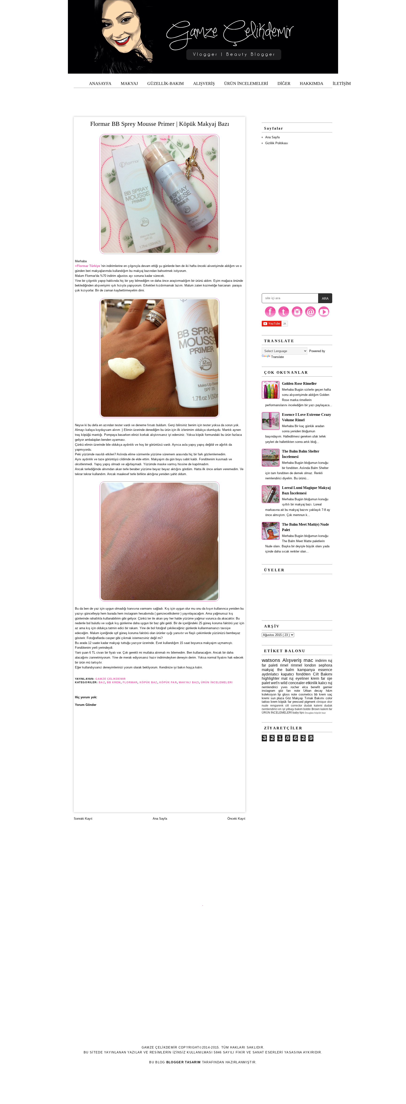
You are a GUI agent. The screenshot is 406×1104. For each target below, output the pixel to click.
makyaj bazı (189, 682)
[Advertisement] (203, 98)
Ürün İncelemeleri (217, 682)
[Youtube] (324, 316)
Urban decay (313, 690)
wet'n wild (279, 683)
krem (274, 701)
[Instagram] (297, 316)
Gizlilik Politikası (276, 143)
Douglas (309, 712)
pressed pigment (304, 701)
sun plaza (277, 698)
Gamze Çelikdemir (111, 678)
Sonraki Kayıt (83, 818)
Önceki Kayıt (236, 818)
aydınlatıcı (270, 674)
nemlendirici (270, 687)
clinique (321, 701)
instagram (268, 690)
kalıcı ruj (325, 683)
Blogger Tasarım (183, 1062)
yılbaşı (290, 709)
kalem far (326, 709)
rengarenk (276, 705)
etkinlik (311, 683)
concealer (296, 683)
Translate (277, 357)
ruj (330, 661)
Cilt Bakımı (322, 674)
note (297, 690)
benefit (315, 687)
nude (265, 705)
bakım (299, 709)
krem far (318, 678)
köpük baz (148, 682)
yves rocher (290, 687)
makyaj (268, 670)
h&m (329, 690)
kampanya (306, 670)
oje (329, 678)
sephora (325, 665)
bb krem (114, 682)
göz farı (284, 690)
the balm (285, 670)
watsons (271, 660)
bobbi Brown (311, 709)
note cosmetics (301, 694)
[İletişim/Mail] (310, 316)
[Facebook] (270, 316)
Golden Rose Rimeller (299, 383)
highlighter (270, 678)
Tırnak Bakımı (314, 698)
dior (329, 701)
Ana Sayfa (160, 818)
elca (305, 687)
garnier (327, 687)
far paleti (270, 665)
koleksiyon (269, 694)
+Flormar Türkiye (87, 266)
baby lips (298, 712)
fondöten (303, 674)
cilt (287, 705)
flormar (130, 682)
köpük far (168, 682)
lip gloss (283, 694)
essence (325, 670)
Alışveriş (292, 660)
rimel (284, 665)
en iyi (281, 709)
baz (102, 682)
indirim (321, 661)
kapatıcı (287, 674)
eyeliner (302, 678)
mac (308, 660)
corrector (296, 705)
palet (266, 683)
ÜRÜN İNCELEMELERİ (277, 712)
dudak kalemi (313, 705)
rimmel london (303, 665)
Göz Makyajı (294, 698)
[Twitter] (283, 316)
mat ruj (287, 678)
